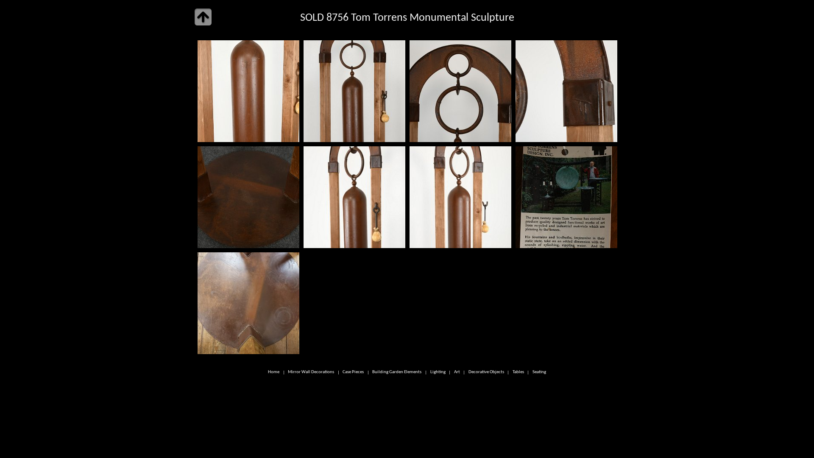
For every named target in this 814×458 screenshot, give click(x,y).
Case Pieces (353, 372)
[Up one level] (203, 16)
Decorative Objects (486, 372)
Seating (539, 372)
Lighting (438, 372)
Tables (518, 372)
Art (457, 372)
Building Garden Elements (396, 372)
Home (273, 372)
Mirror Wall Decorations (311, 372)
